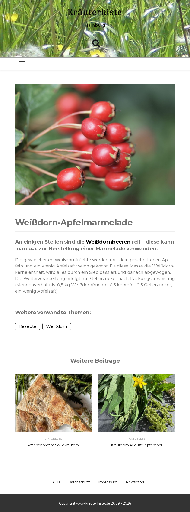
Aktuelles (53, 438)
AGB (56, 482)
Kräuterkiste (95, 13)
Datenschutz (79, 482)
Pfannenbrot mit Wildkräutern (53, 445)
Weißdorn (56, 326)
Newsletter (135, 482)
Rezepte (27, 326)
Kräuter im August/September (136, 445)
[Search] (96, 42)
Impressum (107, 482)
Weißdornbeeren (108, 242)
